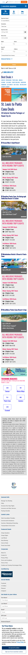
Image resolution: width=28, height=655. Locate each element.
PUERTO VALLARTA (16, 82)
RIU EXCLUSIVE (23, 84)
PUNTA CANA (15, 80)
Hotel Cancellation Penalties (8, 518)
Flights (13, 13)
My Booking (24, 1)
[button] (7, 389)
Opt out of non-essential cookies (14, 651)
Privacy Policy (4, 557)
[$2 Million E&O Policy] (7, 574)
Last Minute (4, 538)
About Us (3, 552)
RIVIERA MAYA (8, 80)
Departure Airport (5, 18)
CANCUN (3, 80)
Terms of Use (4, 562)
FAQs (2, 503)
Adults (2, 49)
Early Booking (4, 540)
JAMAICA (20, 80)
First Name (4, 597)
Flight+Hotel (5, 13)
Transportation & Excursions (8, 525)
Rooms (15, 41)
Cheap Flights (4, 535)
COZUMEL (3, 82)
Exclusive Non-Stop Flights (7, 505)
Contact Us (4, 555)
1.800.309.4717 (8, 72)
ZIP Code (3, 615)
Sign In (4, 1)
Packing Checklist (5, 510)
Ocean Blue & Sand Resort (11, 142)
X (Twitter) (3, 585)
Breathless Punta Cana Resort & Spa (14, 309)
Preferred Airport (5, 621)
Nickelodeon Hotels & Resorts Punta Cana (13, 255)
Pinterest (3, 588)
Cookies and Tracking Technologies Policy (11, 565)
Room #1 (3, 47)
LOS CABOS (8, 82)
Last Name (4, 603)
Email (2, 609)
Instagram (3, 590)
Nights (2, 41)
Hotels (22, 13)
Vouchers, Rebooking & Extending (9, 523)
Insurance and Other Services (8, 508)
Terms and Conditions (6, 560)
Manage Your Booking (6, 500)
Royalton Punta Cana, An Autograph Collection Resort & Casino (13, 197)
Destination (3, 24)
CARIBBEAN (3, 84)
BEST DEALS (16, 84)
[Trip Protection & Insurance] (14, 371)
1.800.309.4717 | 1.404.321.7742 (13, 1)
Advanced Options (5, 59)
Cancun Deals (4, 543)
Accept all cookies (14, 647)
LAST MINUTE (10, 84)
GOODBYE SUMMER (5, 87)
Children (15, 49)
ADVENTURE (23, 82)
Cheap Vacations (5, 533)
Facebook (3, 583)
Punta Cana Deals (5, 545)
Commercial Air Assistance (7, 520)
